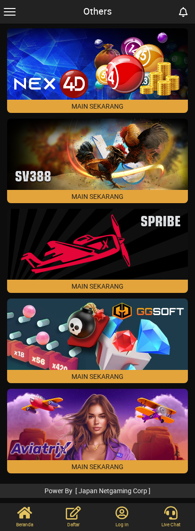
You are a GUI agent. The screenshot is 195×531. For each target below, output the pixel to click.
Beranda (24, 524)
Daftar (73, 524)
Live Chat (170, 524)
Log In (122, 524)
